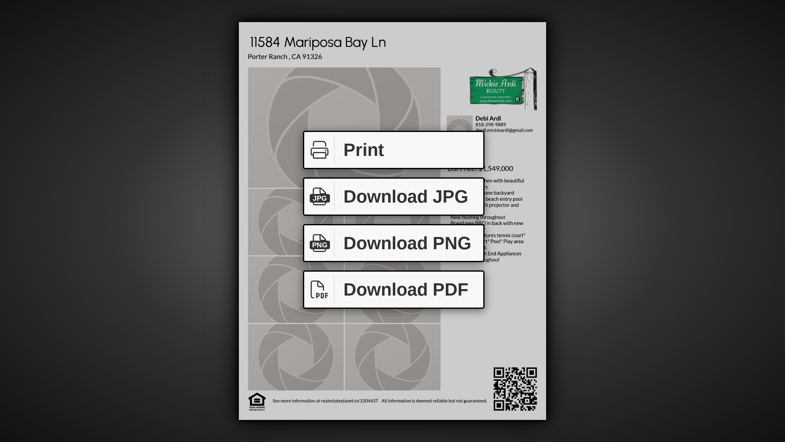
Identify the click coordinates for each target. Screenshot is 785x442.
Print (363, 150)
